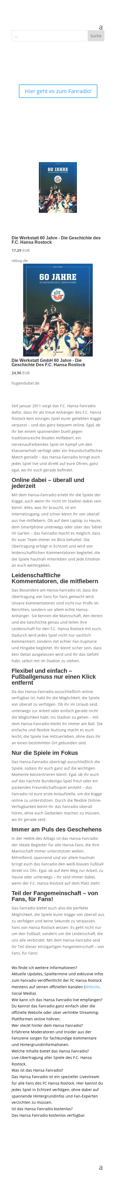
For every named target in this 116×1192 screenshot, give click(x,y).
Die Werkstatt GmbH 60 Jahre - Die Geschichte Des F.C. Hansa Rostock (48, 362)
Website (92, 986)
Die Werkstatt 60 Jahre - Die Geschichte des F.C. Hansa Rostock (56, 240)
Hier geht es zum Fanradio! (58, 91)
